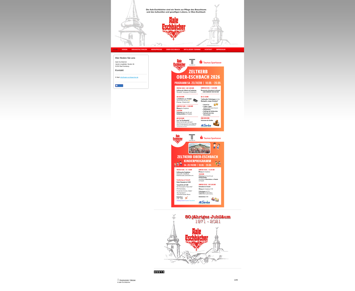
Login (236, 279)
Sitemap (132, 280)
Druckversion (124, 280)
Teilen (120, 86)
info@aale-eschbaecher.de (129, 77)
